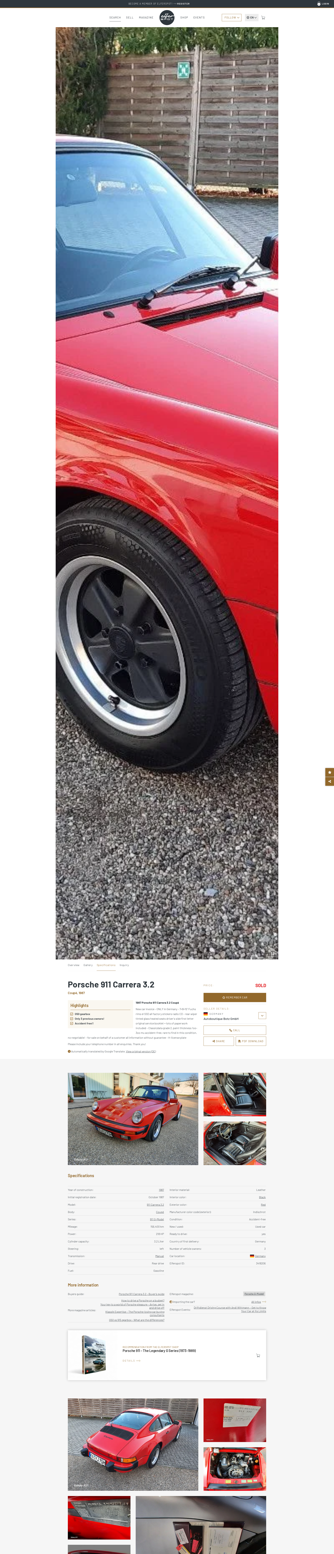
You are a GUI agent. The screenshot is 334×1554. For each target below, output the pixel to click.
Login (325, 3)
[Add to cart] (258, 1355)
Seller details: (217, 1008)
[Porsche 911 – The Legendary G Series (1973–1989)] (167, 1355)
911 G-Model (157, 1219)
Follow (230, 17)
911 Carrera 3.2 (155, 1204)
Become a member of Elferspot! (159, 3)
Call (236, 1030)
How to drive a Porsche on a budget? (142, 1300)
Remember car (236, 997)
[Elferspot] (167, 17)
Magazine (146, 17)
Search (115, 17)
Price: (209, 985)
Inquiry (124, 965)
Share (220, 1041)
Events (199, 17)
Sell (130, 17)
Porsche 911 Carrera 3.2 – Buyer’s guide (141, 1294)
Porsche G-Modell (254, 1293)
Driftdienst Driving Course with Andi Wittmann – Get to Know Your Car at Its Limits (230, 1309)
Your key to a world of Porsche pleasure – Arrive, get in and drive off (132, 1306)
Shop (184, 17)
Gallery (88, 965)
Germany (260, 1256)
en (252, 17)
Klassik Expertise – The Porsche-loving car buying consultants (134, 1313)
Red (263, 1204)
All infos (256, 1301)
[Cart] (263, 17)
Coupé (160, 1212)
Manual (159, 1256)
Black (262, 1197)
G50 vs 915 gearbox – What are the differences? (136, 1320)
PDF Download (252, 1041)
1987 (161, 1189)
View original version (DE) (141, 1051)
